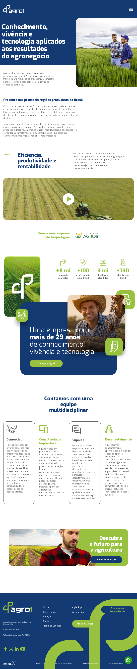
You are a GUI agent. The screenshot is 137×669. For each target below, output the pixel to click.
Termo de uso (40, 664)
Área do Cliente (85, 623)
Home (46, 607)
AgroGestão (78, 612)
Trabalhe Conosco (52, 625)
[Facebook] (5, 649)
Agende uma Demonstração (117, 609)
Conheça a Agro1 (46, 363)
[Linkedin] (16, 648)
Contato (47, 621)
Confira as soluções (106, 559)
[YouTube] (22, 648)
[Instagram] (11, 649)
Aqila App (77, 607)
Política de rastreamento (63, 664)
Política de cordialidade (115, 664)
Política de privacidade (90, 664)
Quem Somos (50, 612)
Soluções (48, 616)
